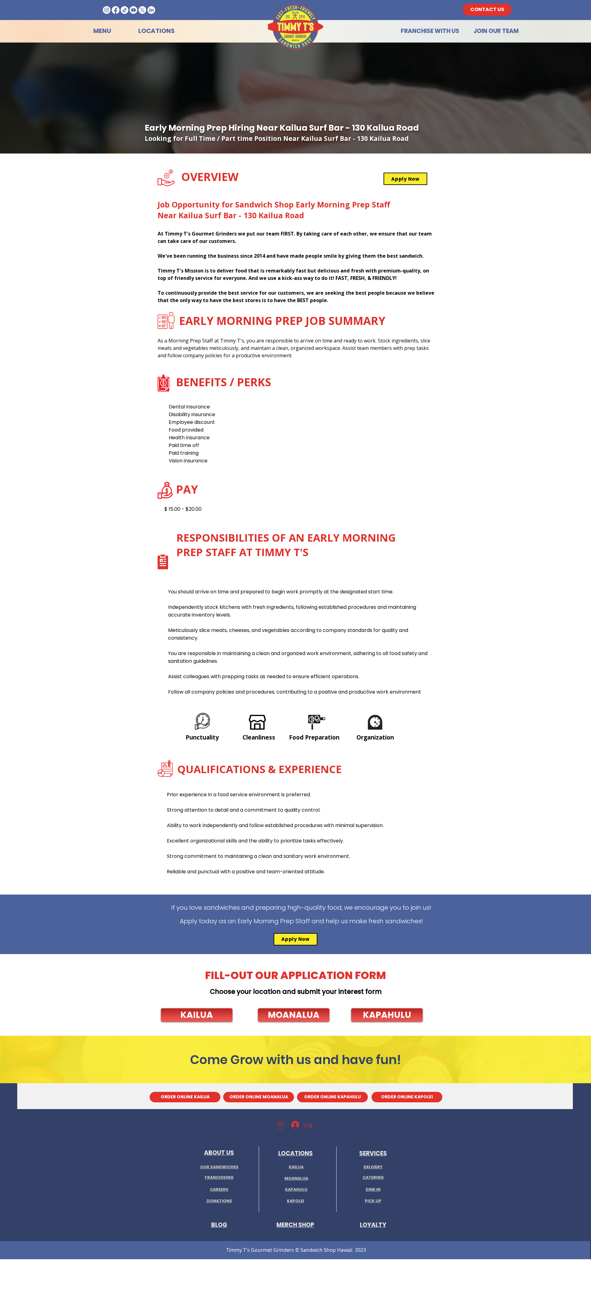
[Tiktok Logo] (124, 10)
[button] (196, 1015)
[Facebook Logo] (115, 10)
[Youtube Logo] (133, 10)
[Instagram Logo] (107, 10)
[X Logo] (142, 10)
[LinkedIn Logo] (151, 10)
